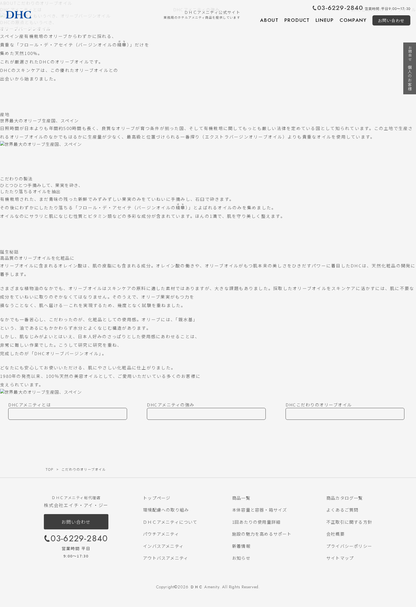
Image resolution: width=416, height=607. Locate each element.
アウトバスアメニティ (165, 558)
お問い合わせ (391, 20)
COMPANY (353, 20)
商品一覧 (241, 498)
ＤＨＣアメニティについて (170, 522)
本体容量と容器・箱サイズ (259, 510)
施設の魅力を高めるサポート (262, 534)
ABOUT (269, 20)
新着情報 (241, 546)
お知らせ (241, 558)
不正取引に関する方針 (349, 522)
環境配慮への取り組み (166, 510)
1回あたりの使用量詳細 (256, 522)
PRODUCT (297, 20)
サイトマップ (340, 558)
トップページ (156, 498)
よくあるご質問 (342, 510)
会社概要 (335, 534)
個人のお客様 (410, 68)
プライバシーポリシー (349, 546)
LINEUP (325, 20)
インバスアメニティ (163, 546)
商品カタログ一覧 (344, 498)
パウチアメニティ (161, 534)
